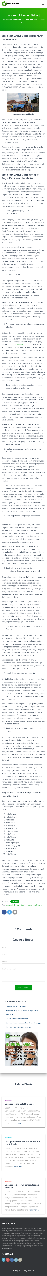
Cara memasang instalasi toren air (18, 1027)
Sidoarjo (15, 901)
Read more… (17, 1123)
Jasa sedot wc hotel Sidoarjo (19, 1104)
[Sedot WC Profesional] (12, 4)
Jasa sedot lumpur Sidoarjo (15, 905)
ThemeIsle (30, 1271)
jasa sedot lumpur (20, 344)
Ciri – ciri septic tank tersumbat (17, 1019)
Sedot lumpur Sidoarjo (34, 905)
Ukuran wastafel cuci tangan (16, 1006)
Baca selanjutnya (7, 1248)
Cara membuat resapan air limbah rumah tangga (23, 1023)
